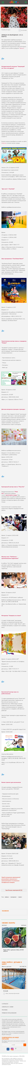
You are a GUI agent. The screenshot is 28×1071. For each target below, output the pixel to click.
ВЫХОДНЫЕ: (13, 897)
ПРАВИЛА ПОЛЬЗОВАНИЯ (9, 1013)
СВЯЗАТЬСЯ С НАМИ (7, 1007)
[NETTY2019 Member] (18, 1049)
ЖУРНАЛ (23, 925)
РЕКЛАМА (4, 1010)
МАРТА (20, 897)
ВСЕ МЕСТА (23, 966)
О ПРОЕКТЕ (5, 1004)
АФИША (7, 897)
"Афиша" (21, 48)
